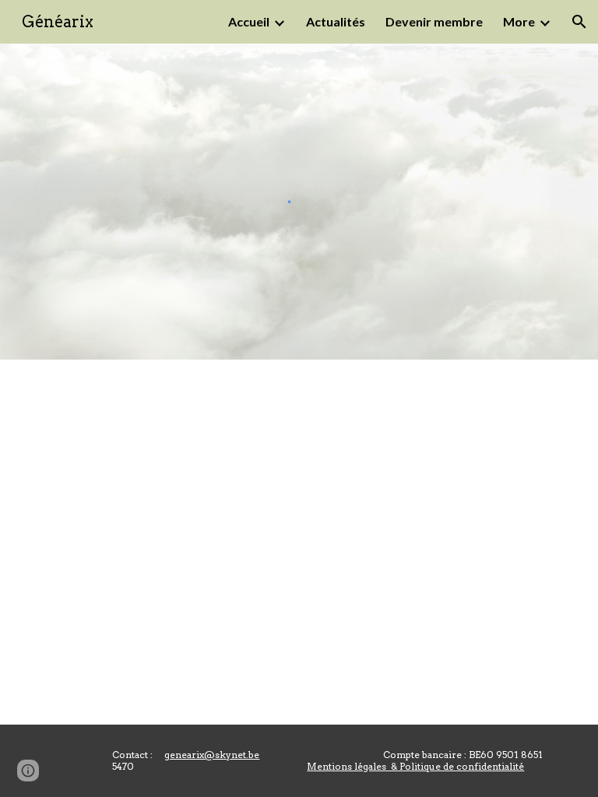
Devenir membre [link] (434, 21)
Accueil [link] (248, 21)
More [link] (519, 21)
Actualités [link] (335, 21)
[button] (579, 21)
